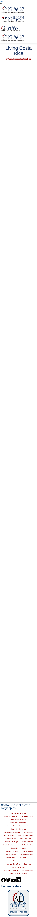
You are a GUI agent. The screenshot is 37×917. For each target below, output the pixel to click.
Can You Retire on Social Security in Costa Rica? (17, 603)
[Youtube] (13, 880)
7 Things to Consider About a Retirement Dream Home (18, 660)
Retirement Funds (27, 870)
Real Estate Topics (9, 845)
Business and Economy (18, 819)
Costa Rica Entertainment (11, 832)
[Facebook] (3, 880)
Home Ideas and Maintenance (18, 861)
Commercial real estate (18, 813)
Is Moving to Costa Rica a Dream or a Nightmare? (17, 90)
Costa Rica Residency (27, 845)
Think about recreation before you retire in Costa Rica (17, 488)
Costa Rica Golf (29, 832)
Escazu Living (11, 858)
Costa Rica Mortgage (11, 842)
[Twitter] (8, 880)
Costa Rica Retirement (18, 848)
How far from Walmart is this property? (17, 375)
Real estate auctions (18, 867)
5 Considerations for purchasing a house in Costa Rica (15, 715)
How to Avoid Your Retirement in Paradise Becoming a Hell (16, 545)
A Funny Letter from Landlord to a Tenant (15, 317)
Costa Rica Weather (26, 854)
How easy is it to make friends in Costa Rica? (15, 201)
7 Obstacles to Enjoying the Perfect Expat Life (18, 146)
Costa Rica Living (25, 838)
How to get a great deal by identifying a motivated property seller (18, 773)
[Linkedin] (18, 879)
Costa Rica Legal (11, 838)
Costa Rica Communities (18, 823)
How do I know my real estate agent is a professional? (15, 259)
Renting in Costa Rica (11, 870)
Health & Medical (9, 835)
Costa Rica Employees (18, 829)
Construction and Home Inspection (18, 826)
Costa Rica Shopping (11, 851)
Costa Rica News (27, 842)
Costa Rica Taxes (27, 851)
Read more (8, 114)
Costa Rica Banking (10, 816)
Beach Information (27, 816)
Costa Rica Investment (25, 835)
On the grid (27, 864)
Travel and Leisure (10, 854)
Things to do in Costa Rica (18, 873)
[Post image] (18, 74)
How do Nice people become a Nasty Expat (15, 432)
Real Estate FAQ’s (24, 858)
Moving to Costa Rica (13, 864)
